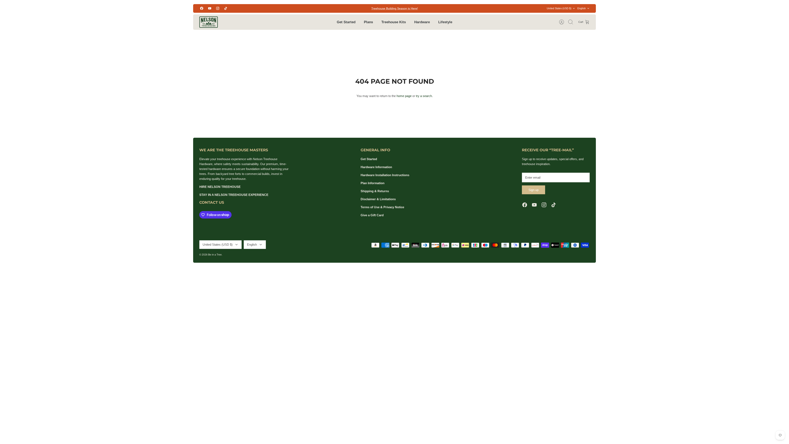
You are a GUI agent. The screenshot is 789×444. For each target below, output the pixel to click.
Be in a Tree (215, 254)
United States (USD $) (559, 8)
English (581, 8)
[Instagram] (218, 8)
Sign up (533, 190)
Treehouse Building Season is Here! (394, 8)
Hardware (422, 22)
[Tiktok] (226, 8)
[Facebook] (202, 8)
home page (404, 96)
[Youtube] (210, 8)
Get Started (346, 22)
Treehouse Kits (393, 22)
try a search (424, 96)
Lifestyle (445, 22)
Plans (368, 22)
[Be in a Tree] (208, 22)
